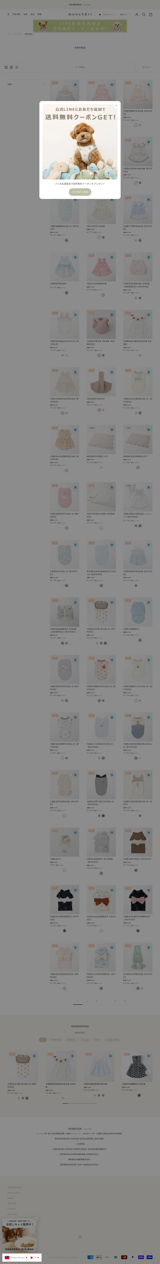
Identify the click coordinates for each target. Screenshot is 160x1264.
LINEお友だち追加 (80, 192)
